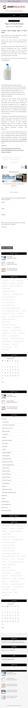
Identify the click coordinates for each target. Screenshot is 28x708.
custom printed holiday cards (10, 310)
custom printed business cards (11, 308)
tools (16, 592)
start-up (14, 344)
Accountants (5, 422)
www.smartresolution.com (7, 659)
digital (13, 313)
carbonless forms (17, 294)
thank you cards (7, 592)
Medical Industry (6, 471)
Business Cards (6, 288)
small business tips (18, 341)
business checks (17, 157)
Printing (4, 335)
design (24, 310)
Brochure (12, 283)
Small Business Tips (14, 20)
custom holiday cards (8, 305)
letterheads (16, 327)
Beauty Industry (6, 431)
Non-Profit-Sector (6, 474)
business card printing (16, 285)
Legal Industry (5, 468)
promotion (5, 338)
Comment (4, 227)
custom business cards (8, 302)
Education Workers (7, 440)
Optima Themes (18, 705)
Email (3, 208)
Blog (12, 280)
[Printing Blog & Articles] (14, 7)
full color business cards (16, 316)
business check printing (7, 157)
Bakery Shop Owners (7, 428)
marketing (5, 330)
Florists (4, 449)
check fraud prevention (13, 159)
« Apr (2, 382)
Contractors (5, 434)
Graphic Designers (6, 452)
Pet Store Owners (6, 480)
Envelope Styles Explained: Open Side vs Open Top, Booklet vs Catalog (12, 263)
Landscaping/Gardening (8, 464)
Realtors (4, 486)
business (4, 285)
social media (5, 344)
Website (3, 214)
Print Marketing (14, 335)
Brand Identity (21, 280)
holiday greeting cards (8, 324)
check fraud (5, 159)
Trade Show (5, 349)
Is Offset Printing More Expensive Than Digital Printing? (12, 691)
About (9, 1)
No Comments (14, 162)
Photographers (6, 483)
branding (4, 283)
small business (6, 341)
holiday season (6, 327)
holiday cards (6, 567)
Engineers (4, 446)
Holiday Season (16, 1)
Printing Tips (4, 507)
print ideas (22, 333)
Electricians (5, 443)
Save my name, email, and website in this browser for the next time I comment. (13, 223)
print (14, 333)
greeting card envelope (9, 319)
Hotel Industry (5, 455)
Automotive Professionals (8, 425)
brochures (21, 283)
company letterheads (8, 299)
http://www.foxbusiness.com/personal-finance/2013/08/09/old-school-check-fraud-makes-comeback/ (12, 150)
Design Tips (5, 313)
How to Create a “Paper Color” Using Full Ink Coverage (12, 697)
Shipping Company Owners (9, 492)
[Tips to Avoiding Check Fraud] (4, 167)
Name (3, 202)
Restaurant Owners (7, 489)
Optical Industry (6, 477)
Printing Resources (6, 504)
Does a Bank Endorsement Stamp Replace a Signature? (11, 257)
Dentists (4, 437)
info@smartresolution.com (17, 642)
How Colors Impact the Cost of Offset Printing (12, 269)
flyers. (4, 316)
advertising (5, 280)
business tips (6, 294)
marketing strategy (16, 330)
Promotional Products (17, 338)
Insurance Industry (6, 458)
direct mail (21, 313)
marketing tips (6, 333)
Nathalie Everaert (19, 26)
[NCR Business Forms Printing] (24, 167)
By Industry (4, 419)
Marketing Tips (5, 501)
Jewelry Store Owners (7, 461)
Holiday (3, 498)
